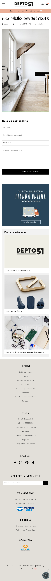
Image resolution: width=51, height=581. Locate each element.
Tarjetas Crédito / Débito (26, 499)
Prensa (25, 376)
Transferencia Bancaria (25, 503)
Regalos (25, 440)
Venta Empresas (25, 384)
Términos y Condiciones (25, 526)
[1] (46, 5)
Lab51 (30, 569)
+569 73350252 (26, 423)
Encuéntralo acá (34, 11)
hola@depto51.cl (25, 419)
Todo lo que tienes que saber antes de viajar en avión (25, 352)
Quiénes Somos (25, 372)
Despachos (25, 431)
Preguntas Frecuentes (25, 444)
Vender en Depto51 (25, 380)
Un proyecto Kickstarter (14, 311)
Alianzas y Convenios (25, 388)
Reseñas (25, 393)
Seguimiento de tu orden (25, 427)
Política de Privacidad (25, 530)
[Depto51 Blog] (23, 4)
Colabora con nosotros (25, 397)
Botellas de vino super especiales (18, 270)
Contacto (25, 401)
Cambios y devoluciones (25, 435)
